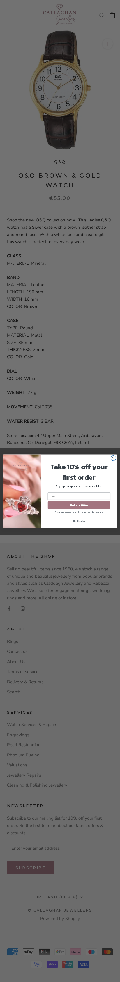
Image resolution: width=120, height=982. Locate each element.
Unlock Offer (79, 505)
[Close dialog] (113, 458)
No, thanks (79, 520)
